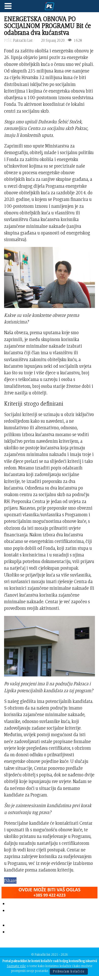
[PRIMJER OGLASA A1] (49, 891)
